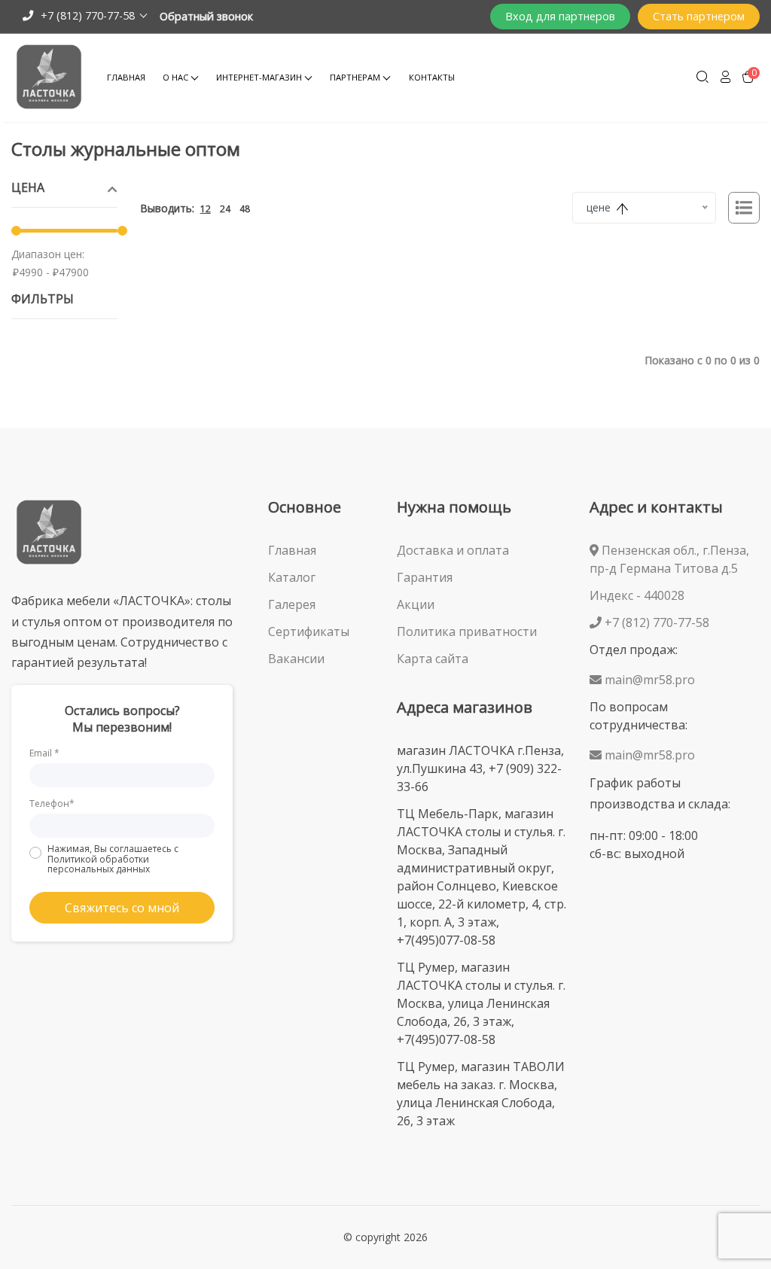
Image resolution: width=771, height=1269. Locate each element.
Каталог (291, 577)
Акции (415, 604)
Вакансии (296, 658)
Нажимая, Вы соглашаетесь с (112, 859)
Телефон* (52, 803)
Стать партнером (699, 16)
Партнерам (355, 77)
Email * (44, 753)
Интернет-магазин (259, 77)
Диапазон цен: (47, 254)
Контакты (432, 77)
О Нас (175, 77)
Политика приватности (467, 631)
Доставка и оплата (453, 550)
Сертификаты (308, 631)
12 (205, 208)
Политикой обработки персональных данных (98, 864)
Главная (126, 77)
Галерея (291, 604)
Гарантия (425, 577)
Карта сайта (432, 658)
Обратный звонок (206, 16)
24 (225, 208)
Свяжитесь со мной (122, 907)
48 (244, 208)
